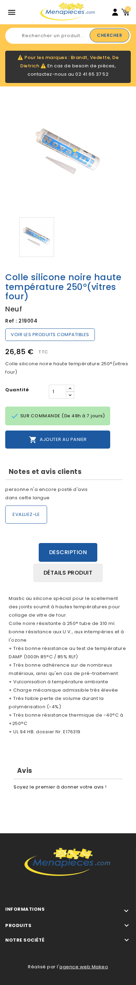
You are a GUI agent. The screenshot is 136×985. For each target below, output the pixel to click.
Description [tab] (68, 552)
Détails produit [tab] (68, 573)
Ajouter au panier (58, 440)
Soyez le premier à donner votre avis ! (60, 787)
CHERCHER (109, 35)
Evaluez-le (26, 514)
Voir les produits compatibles (50, 334)
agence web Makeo (83, 966)
